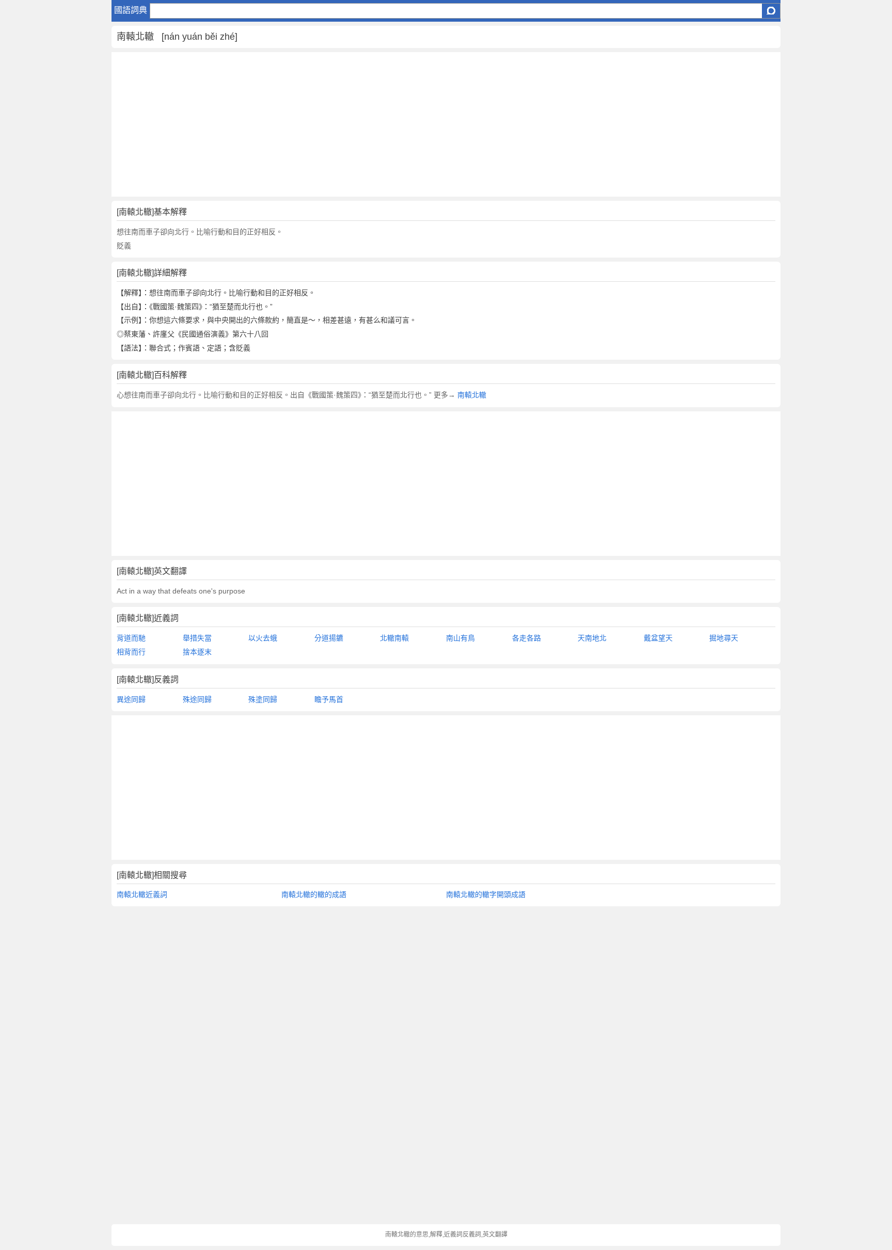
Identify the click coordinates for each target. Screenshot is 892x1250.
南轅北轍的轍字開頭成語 (485, 894)
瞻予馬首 (328, 699)
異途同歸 (131, 699)
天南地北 (592, 638)
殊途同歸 (197, 699)
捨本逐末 (197, 652)
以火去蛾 (262, 638)
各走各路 (526, 638)
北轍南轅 (394, 638)
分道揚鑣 (328, 638)
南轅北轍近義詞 (142, 894)
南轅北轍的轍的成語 (313, 894)
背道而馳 (131, 638)
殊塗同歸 (262, 699)
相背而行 (131, 652)
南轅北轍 (471, 395)
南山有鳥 (460, 638)
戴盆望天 (658, 638)
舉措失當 (197, 638)
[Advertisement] (421, 124)
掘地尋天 (723, 638)
